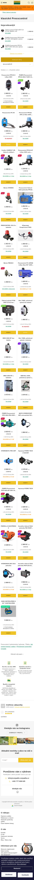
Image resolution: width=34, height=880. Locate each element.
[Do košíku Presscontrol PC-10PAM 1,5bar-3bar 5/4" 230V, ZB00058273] (25, 295)
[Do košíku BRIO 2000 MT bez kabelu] (8, 370)
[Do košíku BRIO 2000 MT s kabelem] (8, 407)
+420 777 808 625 (18, 781)
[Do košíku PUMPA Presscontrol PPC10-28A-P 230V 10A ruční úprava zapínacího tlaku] (25, 107)
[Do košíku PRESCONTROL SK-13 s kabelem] (8, 257)
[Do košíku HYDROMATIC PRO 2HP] (8, 483)
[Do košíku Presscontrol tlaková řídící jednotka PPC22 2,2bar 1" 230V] (25, 220)
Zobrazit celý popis (16, 654)
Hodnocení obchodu (7, 836)
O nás (2, 834)
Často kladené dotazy (7, 823)
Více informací (21, 864)
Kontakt (3, 832)
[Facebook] (17, 792)
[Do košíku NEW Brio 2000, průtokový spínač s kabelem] (25, 407)
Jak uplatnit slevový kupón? (9, 852)
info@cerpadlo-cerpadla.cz (18, 778)
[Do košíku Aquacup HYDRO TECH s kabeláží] (25, 483)
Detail (8, 144)
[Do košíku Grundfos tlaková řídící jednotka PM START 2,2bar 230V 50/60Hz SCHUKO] (25, 558)
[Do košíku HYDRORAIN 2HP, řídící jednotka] (8, 595)
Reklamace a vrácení (7, 818)
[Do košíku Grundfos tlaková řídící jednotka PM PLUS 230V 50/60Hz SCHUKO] (25, 595)
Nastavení (17, 868)
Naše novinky (5, 851)
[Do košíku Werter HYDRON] (8, 219)
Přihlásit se (25, 760)
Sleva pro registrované (7, 849)
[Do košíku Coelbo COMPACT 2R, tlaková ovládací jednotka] (8, 182)
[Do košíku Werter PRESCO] (8, 295)
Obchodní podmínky (7, 819)
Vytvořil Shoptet (18, 805)
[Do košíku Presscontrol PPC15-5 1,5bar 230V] (8, 107)
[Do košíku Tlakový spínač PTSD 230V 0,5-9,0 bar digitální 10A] (8, 332)
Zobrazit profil (16, 732)
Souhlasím (25, 875)
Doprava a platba (6, 816)
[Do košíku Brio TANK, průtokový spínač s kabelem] (25, 370)
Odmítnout (8, 874)
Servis (3, 838)
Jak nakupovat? (5, 854)
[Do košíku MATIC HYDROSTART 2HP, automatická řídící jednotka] (25, 445)
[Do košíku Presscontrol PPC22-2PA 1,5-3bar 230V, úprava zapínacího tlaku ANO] (25, 144)
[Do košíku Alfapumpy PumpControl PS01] (25, 257)
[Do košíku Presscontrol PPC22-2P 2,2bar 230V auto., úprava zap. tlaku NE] (25, 182)
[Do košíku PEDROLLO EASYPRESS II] (8, 558)
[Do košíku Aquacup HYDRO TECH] (25, 520)
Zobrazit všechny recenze (22, 707)
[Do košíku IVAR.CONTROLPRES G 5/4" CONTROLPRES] (8, 633)
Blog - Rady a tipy (6, 840)
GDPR (3, 821)
